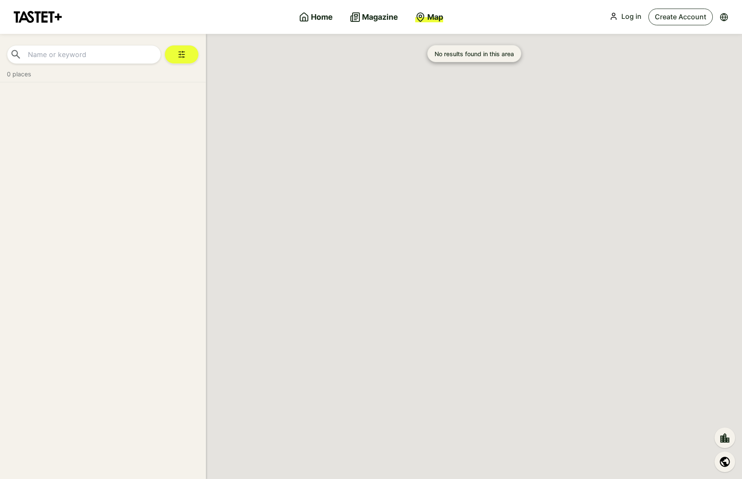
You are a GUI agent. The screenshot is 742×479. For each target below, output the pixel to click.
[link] (38, 17)
